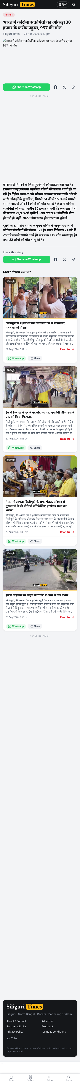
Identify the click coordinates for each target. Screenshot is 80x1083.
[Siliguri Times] (19, 4)
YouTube (12, 1038)
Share (37, 358)
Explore (30, 1080)
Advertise (47, 1021)
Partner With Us (16, 1026)
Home (11, 1080)
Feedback (47, 1026)
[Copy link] (73, 87)
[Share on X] (64, 87)
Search (69, 1080)
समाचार (8, 14)
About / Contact (16, 1021)
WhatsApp (18, 358)
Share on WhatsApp (29, 87)
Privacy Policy (15, 1031)
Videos (50, 1080)
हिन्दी (64, 4)
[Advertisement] (40, 138)
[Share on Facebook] (55, 87)
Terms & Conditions (53, 1031)
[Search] (73, 4)
